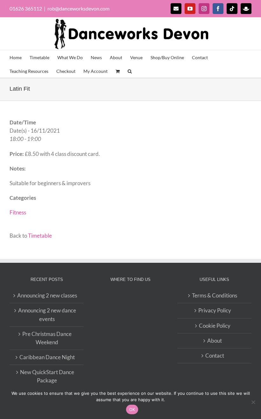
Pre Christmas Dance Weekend (47, 338)
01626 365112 (26, 8)
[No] (253, 402)
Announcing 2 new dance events (47, 314)
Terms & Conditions (214, 295)
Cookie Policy (214, 325)
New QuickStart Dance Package (47, 376)
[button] (130, 71)
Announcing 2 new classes (47, 295)
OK (132, 409)
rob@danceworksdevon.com (78, 8)
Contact (214, 355)
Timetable (40, 235)
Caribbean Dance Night (47, 357)
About (214, 340)
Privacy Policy (214, 310)
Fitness (18, 212)
